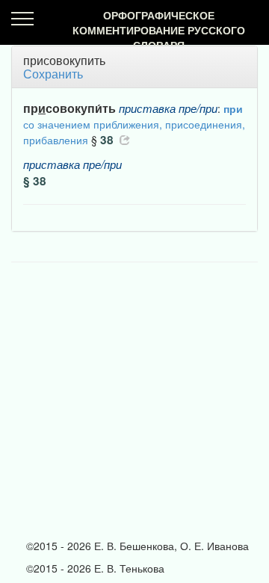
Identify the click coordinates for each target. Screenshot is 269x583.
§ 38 (34, 181)
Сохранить (53, 73)
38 (107, 140)
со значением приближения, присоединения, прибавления (134, 124)
